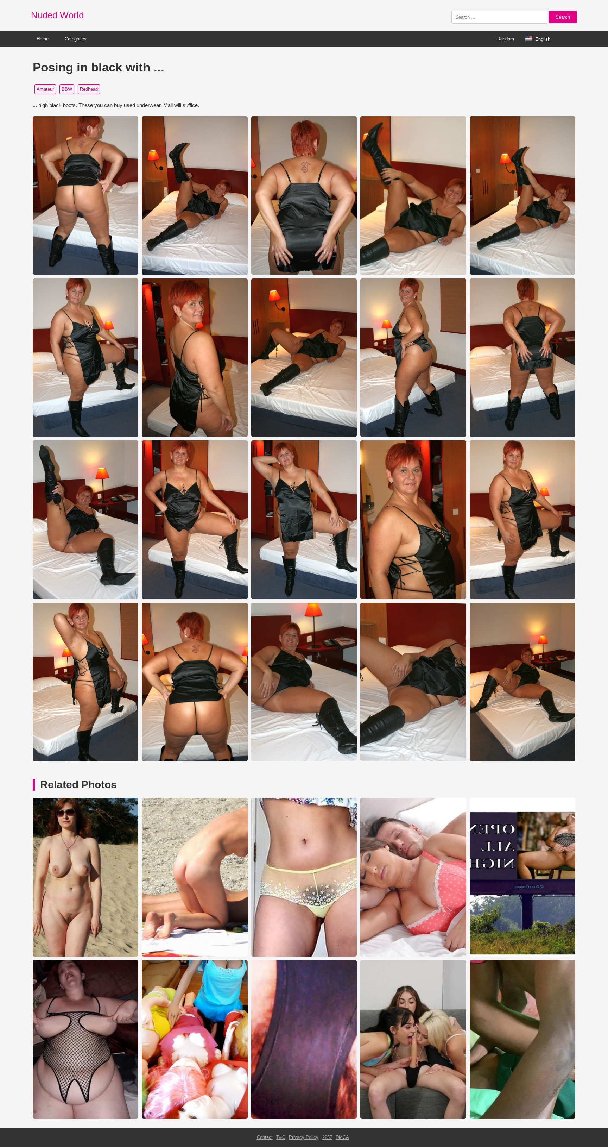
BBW (67, 89)
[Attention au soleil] (194, 955)
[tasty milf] (413, 955)
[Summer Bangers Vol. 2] (413, 1117)
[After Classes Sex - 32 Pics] (522, 1117)
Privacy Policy (303, 1137)
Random (505, 39)
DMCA (342, 1137)
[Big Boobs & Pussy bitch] (304, 1117)
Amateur (45, 89)
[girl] (304, 955)
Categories (76, 39)
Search (563, 17)
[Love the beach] (85, 955)
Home (43, 39)
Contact (265, 1137)
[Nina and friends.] (194, 1117)
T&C (280, 1137)
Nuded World (57, 15)
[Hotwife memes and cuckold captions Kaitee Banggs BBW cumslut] (522, 955)
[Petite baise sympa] (85, 1117)
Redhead (89, 89)
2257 (327, 1137)
